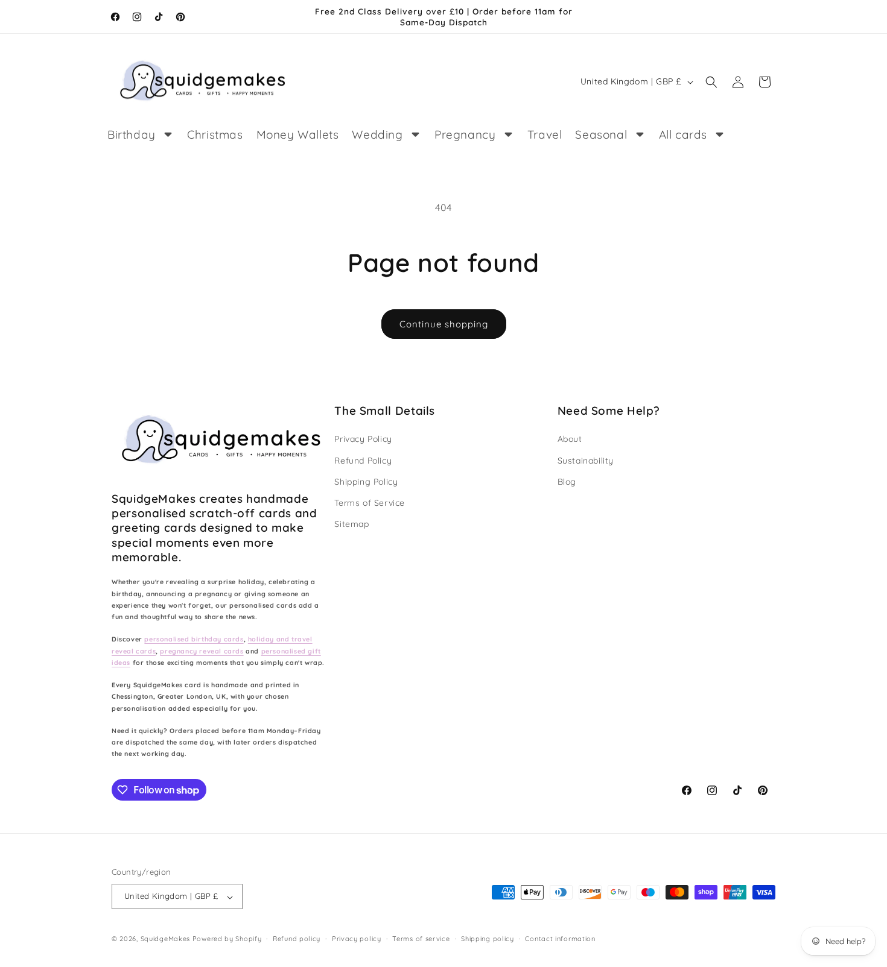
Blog (567, 481)
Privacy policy (356, 938)
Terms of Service (369, 502)
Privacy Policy (363, 438)
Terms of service (421, 938)
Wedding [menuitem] (377, 134)
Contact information (560, 938)
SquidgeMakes (166, 939)
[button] (711, 82)
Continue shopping (443, 324)
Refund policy (296, 938)
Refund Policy (363, 460)
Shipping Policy (366, 481)
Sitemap (351, 523)
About (570, 438)
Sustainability (586, 460)
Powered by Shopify (227, 939)
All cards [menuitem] (683, 134)
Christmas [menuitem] (215, 134)
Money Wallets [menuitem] (297, 134)
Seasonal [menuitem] (601, 134)
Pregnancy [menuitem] (464, 134)
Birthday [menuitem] (131, 134)
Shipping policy (487, 938)
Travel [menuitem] (544, 134)
